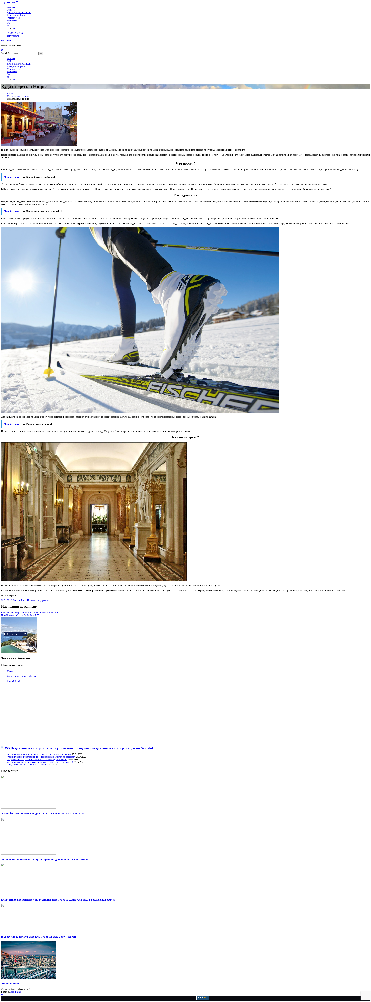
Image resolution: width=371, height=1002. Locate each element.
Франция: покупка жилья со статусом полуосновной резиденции (39, 754)
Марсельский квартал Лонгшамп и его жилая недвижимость (37, 759)
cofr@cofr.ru (13, 35)
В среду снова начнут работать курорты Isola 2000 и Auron (39, 936)
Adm (24, 600)
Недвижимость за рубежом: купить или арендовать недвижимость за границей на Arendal (82, 748)
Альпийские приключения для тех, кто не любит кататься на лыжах (44, 813)
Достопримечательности (19, 12)
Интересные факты (16, 15)
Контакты (12, 20)
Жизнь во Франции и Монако (21, 676)
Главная (11, 7)
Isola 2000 (6, 40)
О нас (10, 23)
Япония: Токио (10, 983)
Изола (10, 671)
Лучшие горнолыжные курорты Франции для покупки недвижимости (45, 859)
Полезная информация (38, 600)
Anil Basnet (15, 992)
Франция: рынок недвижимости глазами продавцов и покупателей (40, 762)
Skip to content (8, 2)
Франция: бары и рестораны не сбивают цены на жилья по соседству (41, 757)
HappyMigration (14, 681)
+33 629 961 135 (15, 33)
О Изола (11, 10)
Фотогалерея (13, 18)
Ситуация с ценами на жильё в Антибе (26, 764)
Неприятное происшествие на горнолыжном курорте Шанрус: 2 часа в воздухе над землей (58, 899)
